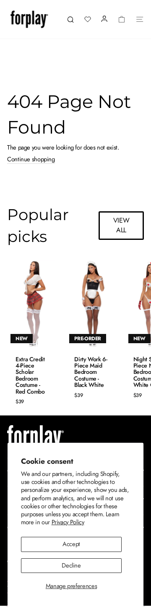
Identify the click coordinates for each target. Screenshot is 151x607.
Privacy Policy (68, 522)
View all (121, 225)
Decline (71, 565)
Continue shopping (31, 160)
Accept (71, 544)
